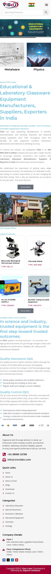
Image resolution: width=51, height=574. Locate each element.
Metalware (12, 69)
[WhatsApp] (2, 286)
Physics (39, 69)
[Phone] (2, 291)
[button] (46, 5)
